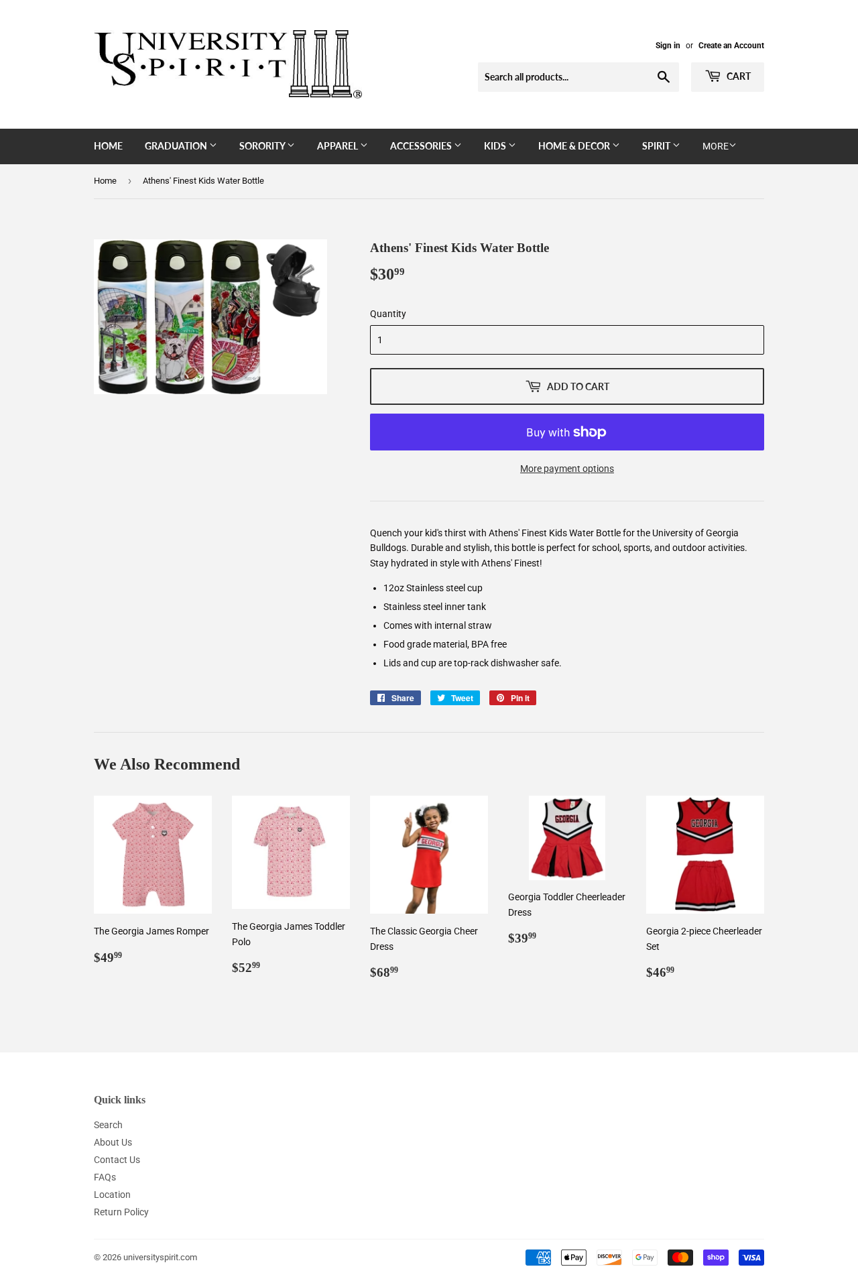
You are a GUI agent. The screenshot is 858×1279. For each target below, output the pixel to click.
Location (112, 1194)
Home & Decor (575, 145)
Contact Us (117, 1159)
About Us (113, 1142)
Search (108, 1124)
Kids (496, 145)
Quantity (388, 313)
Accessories (422, 145)
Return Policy (121, 1212)
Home (108, 145)
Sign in (668, 45)
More (715, 146)
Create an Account (731, 45)
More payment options (567, 468)
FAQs (105, 1177)
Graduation (177, 145)
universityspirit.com (160, 1257)
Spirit (657, 145)
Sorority (263, 145)
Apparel (338, 145)
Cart (738, 76)
